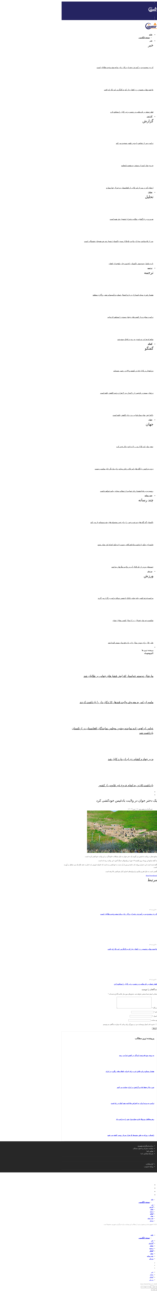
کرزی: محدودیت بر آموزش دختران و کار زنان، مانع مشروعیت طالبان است (125, 67)
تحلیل (150, 192)
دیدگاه (154, 1008)
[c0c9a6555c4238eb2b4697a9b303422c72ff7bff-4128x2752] (149, 1131)
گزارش (149, 116)
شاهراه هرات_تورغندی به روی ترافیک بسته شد (135, 339)
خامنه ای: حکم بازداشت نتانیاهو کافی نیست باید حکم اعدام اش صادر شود (125, 545)
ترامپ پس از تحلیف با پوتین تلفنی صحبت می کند (134, 143)
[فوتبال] (142, 616)
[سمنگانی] (142, 779)
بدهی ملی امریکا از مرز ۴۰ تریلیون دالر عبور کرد (134, 447)
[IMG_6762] (142, 290)
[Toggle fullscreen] (147, 1287)
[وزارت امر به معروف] (142, 696)
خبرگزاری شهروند (145, 809)
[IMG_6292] (149, 1083)
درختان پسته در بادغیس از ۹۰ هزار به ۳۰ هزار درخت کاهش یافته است (126, 393)
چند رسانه (148, 496)
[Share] (152, 1286)
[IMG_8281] (142, 85)
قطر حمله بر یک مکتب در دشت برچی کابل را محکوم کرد (131, 112)
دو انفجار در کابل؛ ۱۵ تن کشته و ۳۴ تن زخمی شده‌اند (133, 371)
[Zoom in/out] (143, 1287)
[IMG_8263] (142, 486)
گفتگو (150, 344)
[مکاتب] (142, 214)
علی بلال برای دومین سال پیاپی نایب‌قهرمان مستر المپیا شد (130, 643)
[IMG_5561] (142, 638)
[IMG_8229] (142, 753)
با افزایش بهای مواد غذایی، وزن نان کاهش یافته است (133, 415)
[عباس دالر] (142, 722)
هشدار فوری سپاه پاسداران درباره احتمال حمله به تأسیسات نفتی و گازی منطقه (123, 295)
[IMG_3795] (142, 335)
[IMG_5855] (142, 518)
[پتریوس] (142, 464)
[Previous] (155, 1290)
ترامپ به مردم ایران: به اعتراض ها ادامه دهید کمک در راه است (132, 1103)
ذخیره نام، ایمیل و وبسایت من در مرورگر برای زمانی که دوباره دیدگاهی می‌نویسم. (129, 1024)
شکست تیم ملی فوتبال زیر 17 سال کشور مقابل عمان (132, 620)
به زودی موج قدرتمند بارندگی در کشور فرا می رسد (136, 1055)
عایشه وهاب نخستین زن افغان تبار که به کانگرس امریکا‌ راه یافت (128, 90)
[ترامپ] (142, 442)
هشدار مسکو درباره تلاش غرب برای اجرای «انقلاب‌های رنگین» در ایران (130, 1071)
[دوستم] (142, 669)
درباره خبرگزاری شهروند (145, 1146)
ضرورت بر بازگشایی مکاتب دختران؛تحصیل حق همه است (131, 219)
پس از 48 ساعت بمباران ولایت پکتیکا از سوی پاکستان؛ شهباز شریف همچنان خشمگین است (118, 241)
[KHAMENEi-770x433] (142, 540)
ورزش (149, 571)
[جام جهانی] (142, 594)
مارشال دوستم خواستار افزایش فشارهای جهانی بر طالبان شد (118, 675)
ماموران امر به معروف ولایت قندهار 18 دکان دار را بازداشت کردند (116, 702)
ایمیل (154, 1016)
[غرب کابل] (142, 107)
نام (155, 1012)
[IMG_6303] (149, 1115)
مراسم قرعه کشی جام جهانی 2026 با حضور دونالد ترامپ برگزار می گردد (125, 598)
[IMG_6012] (142, 313)
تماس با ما (150, 1151)
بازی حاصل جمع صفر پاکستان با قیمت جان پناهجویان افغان (131, 264)
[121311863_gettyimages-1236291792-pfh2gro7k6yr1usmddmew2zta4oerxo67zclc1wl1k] (142, 366)
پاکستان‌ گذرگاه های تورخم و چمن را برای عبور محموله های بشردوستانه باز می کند (121, 522)
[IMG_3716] (142, 161)
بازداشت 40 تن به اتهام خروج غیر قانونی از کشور (125, 785)
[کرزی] (142, 63)
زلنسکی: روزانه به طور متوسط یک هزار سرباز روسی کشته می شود (130, 1135)
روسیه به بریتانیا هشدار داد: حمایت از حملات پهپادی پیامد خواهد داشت (126, 491)
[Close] (155, 1287)
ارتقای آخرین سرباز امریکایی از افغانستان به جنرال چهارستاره (129, 188)
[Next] (152, 1290)
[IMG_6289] (149, 1067)
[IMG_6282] (149, 1051)
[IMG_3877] (142, 237)
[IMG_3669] (142, 183)
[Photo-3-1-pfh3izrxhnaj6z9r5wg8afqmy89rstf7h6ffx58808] (142, 388)
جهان (150, 420)
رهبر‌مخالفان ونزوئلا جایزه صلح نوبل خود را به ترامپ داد (135, 1119)
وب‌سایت (154, 1020)
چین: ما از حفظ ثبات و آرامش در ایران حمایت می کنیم (135, 1087)
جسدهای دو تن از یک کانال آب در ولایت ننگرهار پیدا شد (132, 567)
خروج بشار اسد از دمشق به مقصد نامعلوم (137, 165)
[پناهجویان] (142, 259)
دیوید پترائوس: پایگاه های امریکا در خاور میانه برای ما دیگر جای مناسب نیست (124, 469)
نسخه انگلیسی (144, 38)
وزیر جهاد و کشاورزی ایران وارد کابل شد (130, 759)
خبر (151, 41)
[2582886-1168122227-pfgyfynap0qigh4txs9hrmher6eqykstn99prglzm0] (142, 411)
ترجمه (150, 268)
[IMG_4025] (142, 139)
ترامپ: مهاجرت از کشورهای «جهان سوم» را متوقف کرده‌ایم (130, 317)
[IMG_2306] (122, 852)
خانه (150, 35)
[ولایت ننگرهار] (142, 562)
